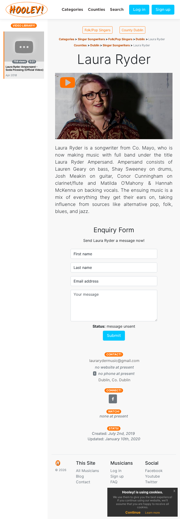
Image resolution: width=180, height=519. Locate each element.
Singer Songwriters (91, 39)
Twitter (151, 482)
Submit (114, 335)
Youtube (152, 476)
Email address (86, 281)
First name (83, 254)
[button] (113, 398)
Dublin (140, 39)
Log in (139, 9)
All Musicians (87, 470)
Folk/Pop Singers (97, 30)
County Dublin (132, 30)
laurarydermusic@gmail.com (114, 360)
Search (117, 9)
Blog (80, 476)
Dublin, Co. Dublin (114, 379)
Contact (83, 482)
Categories (72, 9)
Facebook (154, 470)
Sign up (163, 9)
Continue (132, 512)
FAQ (113, 482)
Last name (83, 267)
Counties (96, 9)
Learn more (152, 512)
